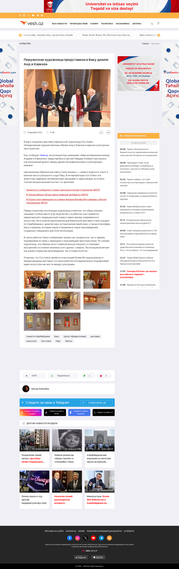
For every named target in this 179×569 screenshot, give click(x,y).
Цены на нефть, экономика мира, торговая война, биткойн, (48, 35)
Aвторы (136, 23)
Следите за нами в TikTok (56, 412)
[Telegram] (37, 15)
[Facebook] (20, 15)
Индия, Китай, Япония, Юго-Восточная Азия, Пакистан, (106, 35)
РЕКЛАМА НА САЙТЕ (54, 531)
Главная (145, 44)
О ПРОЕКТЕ (129, 531)
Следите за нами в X (105, 412)
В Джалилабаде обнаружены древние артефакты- (57, 194)
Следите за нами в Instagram (32, 412)
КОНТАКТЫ (71, 531)
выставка (95, 336)
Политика (107, 23)
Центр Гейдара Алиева (75, 336)
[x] (29, 15)
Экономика (123, 23)
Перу (58, 341)
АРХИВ (81, 531)
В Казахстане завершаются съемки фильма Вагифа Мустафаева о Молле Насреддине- (66, 201)
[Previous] (20, 35)
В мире (94, 23)
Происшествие (79, 23)
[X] (85, 538)
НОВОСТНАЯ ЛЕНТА (135, 136)
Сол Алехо (46, 341)
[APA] (89, 551)
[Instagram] (24, 15)
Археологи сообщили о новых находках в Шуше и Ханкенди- (63, 190)
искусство (31, 341)
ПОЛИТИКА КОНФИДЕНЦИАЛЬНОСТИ (104, 531)
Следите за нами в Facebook (81, 412)
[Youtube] (33, 15)
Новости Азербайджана (38, 336)
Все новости (59, 23)
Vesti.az (44, 155)
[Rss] (42, 15)
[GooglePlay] (81, 557)
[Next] (158, 35)
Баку (56, 336)
